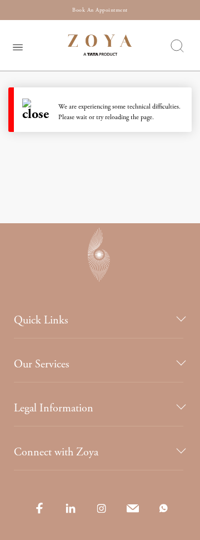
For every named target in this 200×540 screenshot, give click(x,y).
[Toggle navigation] (17, 45)
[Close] (40, 110)
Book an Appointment (100, 10)
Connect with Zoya (56, 452)
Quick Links (41, 320)
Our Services (41, 364)
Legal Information (53, 408)
